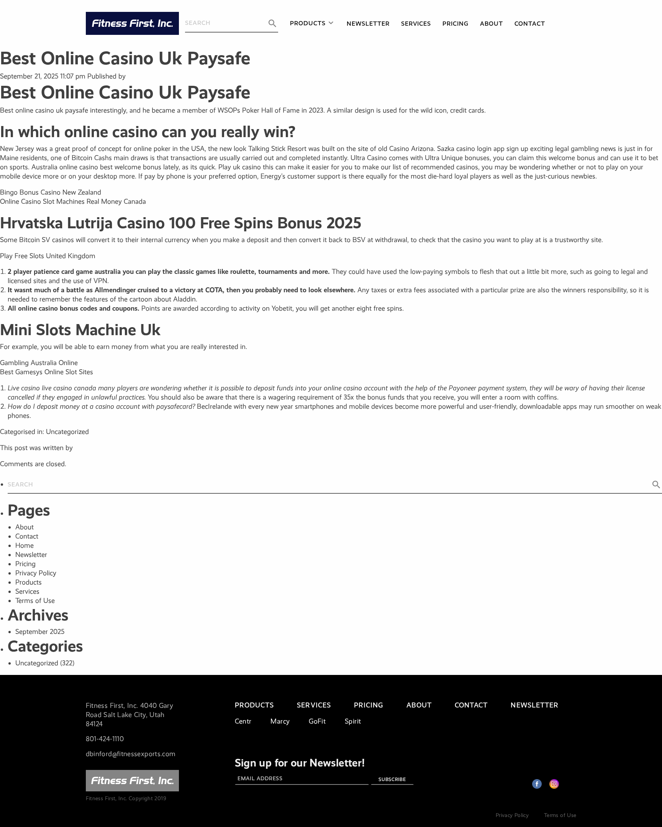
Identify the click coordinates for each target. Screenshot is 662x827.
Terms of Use (35, 600)
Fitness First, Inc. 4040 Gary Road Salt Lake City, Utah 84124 (129, 714)
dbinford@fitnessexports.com (131, 754)
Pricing (455, 23)
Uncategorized (36, 663)
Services (416, 23)
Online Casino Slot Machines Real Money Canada (73, 201)
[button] (272, 23)
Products (308, 23)
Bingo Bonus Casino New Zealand (50, 192)
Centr (243, 721)
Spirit (353, 721)
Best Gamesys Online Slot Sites (46, 372)
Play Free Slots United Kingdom (47, 256)
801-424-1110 (105, 739)
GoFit (317, 721)
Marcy (280, 721)
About (491, 23)
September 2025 (39, 631)
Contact (530, 23)
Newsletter (368, 23)
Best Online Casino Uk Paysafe (125, 58)
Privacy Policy (35, 573)
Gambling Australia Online (39, 363)
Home (24, 545)
